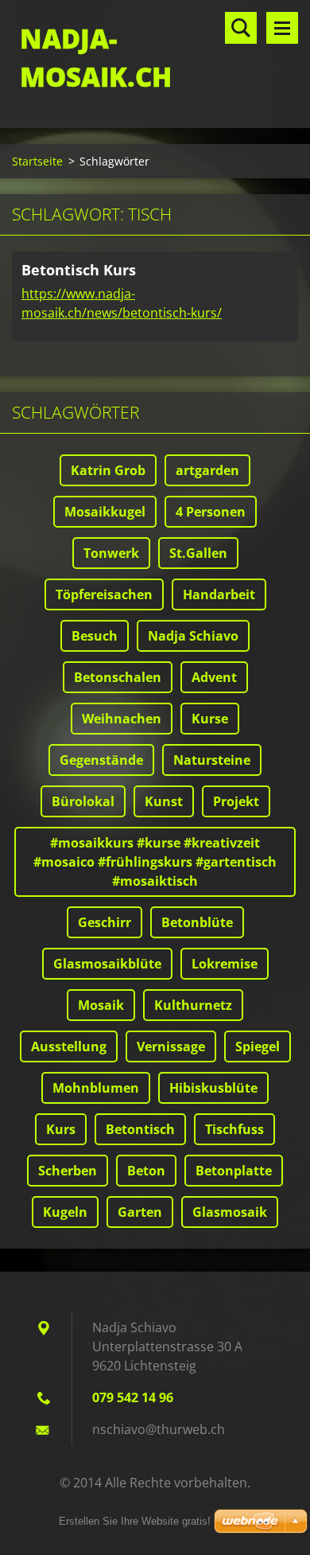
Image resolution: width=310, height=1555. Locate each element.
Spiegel (257, 1046)
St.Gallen (198, 553)
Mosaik (101, 1005)
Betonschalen (117, 677)
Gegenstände (101, 760)
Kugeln (65, 1212)
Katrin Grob (108, 470)
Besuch (95, 636)
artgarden (207, 470)
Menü (282, 28)
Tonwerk (111, 553)
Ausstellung (69, 1046)
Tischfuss (234, 1129)
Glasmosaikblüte (107, 963)
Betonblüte (197, 922)
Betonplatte (234, 1170)
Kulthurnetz (193, 1005)
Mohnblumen (95, 1088)
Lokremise (225, 963)
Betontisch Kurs (78, 269)
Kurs (61, 1129)
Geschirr (104, 922)
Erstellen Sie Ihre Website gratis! (135, 1521)
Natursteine (211, 760)
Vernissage (171, 1046)
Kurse (210, 718)
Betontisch (140, 1129)
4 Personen (211, 511)
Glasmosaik (229, 1212)
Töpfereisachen (104, 594)
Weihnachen (121, 718)
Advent (214, 677)
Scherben (67, 1170)
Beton (146, 1170)
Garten (140, 1212)
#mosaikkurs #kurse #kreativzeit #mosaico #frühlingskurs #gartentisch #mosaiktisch (155, 862)
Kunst (164, 801)
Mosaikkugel (104, 511)
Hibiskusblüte (213, 1088)
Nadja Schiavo (193, 636)
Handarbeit (219, 594)
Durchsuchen (241, 28)
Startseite (37, 161)
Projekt (236, 801)
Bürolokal (83, 801)
